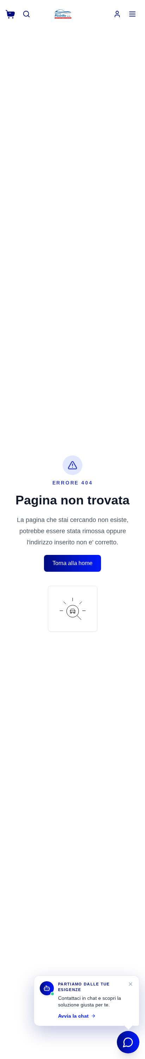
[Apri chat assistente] (128, 1042)
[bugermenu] (132, 14)
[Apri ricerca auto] (26, 14)
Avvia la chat (73, 1016)
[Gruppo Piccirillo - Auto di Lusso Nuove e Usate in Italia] (63, 14)
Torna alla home (72, 563)
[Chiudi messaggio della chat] (130, 984)
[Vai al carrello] (10, 14)
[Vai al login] (117, 14)
